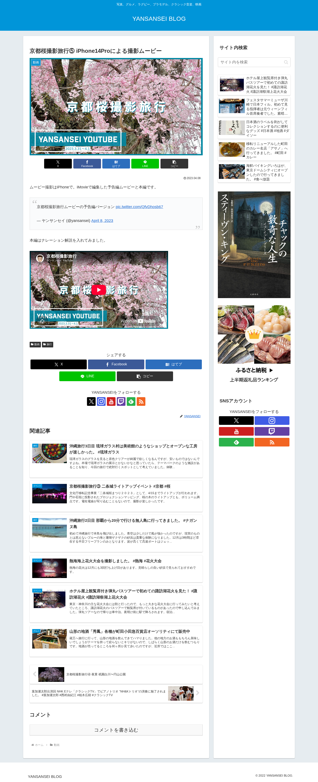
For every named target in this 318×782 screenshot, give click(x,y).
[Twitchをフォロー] (121, 401)
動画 (37, 344)
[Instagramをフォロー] (101, 401)
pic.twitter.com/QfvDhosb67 (139, 207)
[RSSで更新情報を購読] (141, 401)
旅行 (49, 344)
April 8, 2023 (102, 220)
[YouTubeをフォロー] (111, 401)
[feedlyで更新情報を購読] (131, 401)
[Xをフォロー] (91, 401)
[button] (174, 164)
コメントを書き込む (116, 730)
